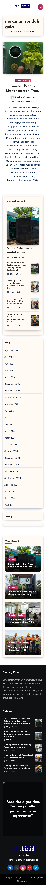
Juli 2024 (9, 491)
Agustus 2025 (11, 404)
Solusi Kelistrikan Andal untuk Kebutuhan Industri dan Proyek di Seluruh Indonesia (18, 721)
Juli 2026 (9, 357)
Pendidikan (23, 643)
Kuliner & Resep (23, 81)
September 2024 (12, 478)
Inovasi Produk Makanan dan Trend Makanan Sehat (23, 90)
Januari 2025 (11, 451)
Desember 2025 (12, 384)
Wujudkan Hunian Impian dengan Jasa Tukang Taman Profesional (22, 595)
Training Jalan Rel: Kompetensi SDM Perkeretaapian (16, 301)
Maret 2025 (10, 438)
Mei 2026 (9, 370)
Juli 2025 (9, 411)
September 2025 (12, 397)
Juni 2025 (9, 417)
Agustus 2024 (11, 485)
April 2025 (9, 431)
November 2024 (12, 464)
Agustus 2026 (11, 350)
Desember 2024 (12, 458)
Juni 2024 (9, 498)
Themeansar (23, 881)
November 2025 (12, 391)
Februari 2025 (11, 444)
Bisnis (12, 560)
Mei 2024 (9, 505)
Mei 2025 (8, 424)
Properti (13, 587)
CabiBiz (18, 97)
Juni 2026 (9, 364)
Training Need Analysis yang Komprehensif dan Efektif (21, 622)
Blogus (37, 877)
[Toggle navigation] (5, 6)
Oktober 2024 (11, 471)
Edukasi (21, 615)
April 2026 (9, 377)
